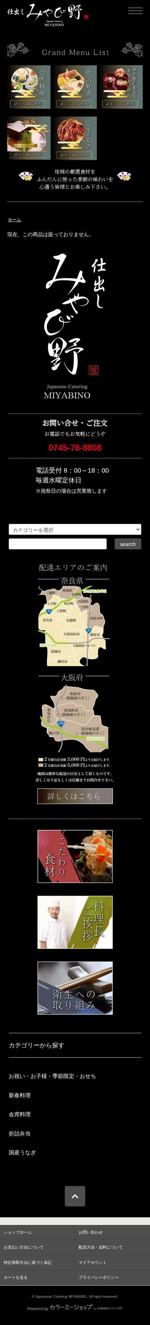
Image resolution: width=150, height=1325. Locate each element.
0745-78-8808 (75, 448)
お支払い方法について (24, 1247)
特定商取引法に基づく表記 (28, 1262)
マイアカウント (93, 1262)
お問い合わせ (91, 1232)
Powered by (37, 1308)
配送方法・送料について (101, 1247)
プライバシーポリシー (99, 1277)
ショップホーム (18, 1232)
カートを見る (16, 1277)
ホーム (14, 219)
